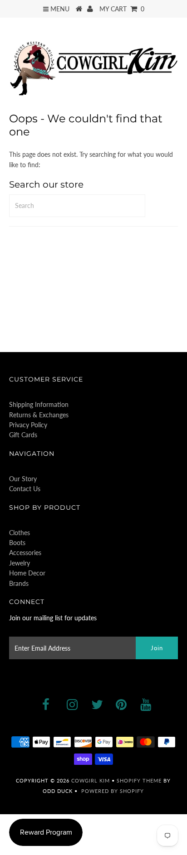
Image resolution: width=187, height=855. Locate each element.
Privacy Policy (28, 425)
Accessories (25, 552)
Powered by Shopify (112, 791)
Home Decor (27, 573)
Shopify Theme (139, 780)
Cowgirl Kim (90, 780)
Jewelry (19, 563)
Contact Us (24, 489)
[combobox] (77, 205)
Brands (19, 583)
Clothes (19, 532)
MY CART (121, 9)
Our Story (23, 479)
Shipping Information (39, 404)
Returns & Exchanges (39, 415)
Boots (17, 542)
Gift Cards (23, 435)
